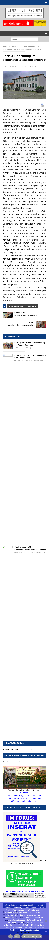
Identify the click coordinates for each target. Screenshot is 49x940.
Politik (15, 47)
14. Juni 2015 (9, 66)
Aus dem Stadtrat (16, 306)
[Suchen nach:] (24, 39)
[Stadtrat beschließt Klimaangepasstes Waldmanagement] (8, 639)
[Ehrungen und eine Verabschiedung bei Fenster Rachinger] (8, 345)
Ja (10, 936)
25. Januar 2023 (21, 552)
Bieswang (32, 306)
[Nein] (46, 921)
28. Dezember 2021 (22, 348)
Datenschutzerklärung (24, 932)
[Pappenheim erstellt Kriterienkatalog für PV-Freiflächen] (8, 447)
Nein (17, 936)
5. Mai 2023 (19, 360)
